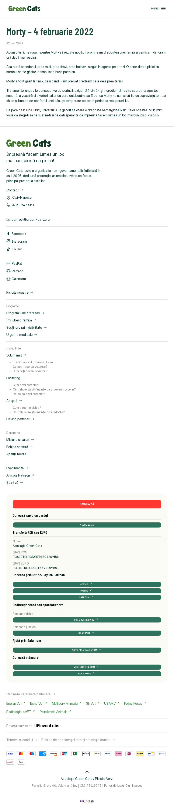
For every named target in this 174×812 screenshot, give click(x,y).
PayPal (17, 263)
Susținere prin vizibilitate (24, 327)
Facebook (19, 234)
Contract (84, 633)
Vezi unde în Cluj (84, 667)
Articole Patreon (18, 475)
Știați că (12, 482)
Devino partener (17, 419)
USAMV (110, 703)
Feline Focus (133, 703)
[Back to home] (24, 8)
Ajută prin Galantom (84, 650)
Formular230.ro (84, 620)
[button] (158, 8)
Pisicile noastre (17, 292)
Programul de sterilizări (23, 313)
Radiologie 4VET (18, 712)
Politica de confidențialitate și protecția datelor (76, 740)
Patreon (17, 271)
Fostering (13, 378)
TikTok (17, 249)
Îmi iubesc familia (19, 320)
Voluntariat (14, 355)
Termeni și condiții (19, 740)
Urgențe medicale (19, 334)
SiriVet (91, 703)
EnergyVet (14, 703)
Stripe (84, 584)
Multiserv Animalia (65, 703)
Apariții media (16, 454)
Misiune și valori (17, 439)
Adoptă (11, 401)
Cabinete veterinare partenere (28, 694)
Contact (12, 190)
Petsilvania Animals (53, 712)
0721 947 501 (23, 205)
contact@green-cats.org (31, 219)
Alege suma (87, 525)
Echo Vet (37, 703)
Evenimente (15, 468)
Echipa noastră (17, 447)
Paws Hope (84, 673)
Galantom (19, 279)
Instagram (19, 241)
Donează (87, 504)
